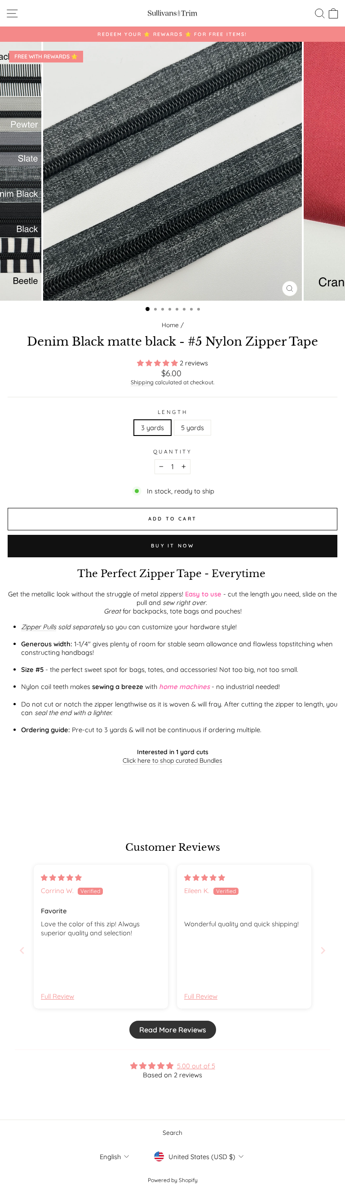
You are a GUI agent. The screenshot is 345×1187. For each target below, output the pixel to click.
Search (172, 1132)
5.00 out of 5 (196, 1066)
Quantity (172, 451)
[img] (61, 877)
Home (170, 325)
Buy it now (172, 545)
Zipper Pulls (38, 626)
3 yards (152, 427)
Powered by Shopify (173, 1180)
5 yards (192, 427)
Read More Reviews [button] (172, 1029)
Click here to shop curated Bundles (172, 760)
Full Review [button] (57, 996)
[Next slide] (323, 950)
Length (172, 412)
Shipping (142, 382)
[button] (158, 363)
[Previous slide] (22, 950)
